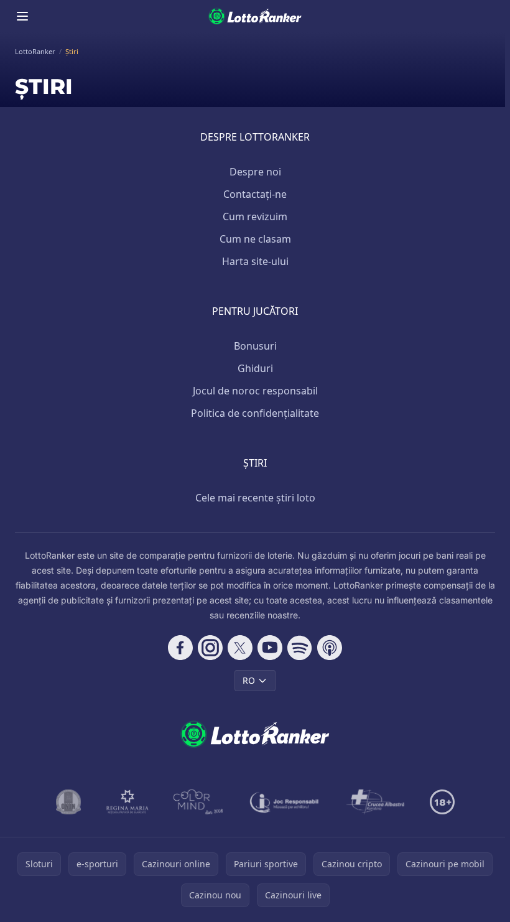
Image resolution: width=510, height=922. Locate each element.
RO (249, 680)
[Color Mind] (198, 801)
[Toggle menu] (22, 16)
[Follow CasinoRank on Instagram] (210, 647)
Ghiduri (255, 368)
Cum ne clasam (255, 239)
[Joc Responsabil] (285, 801)
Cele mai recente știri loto (255, 498)
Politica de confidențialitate (255, 413)
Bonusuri (255, 346)
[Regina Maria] (127, 801)
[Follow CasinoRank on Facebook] (180, 647)
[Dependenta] (375, 801)
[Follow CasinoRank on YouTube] (269, 647)
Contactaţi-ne (255, 194)
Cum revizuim (255, 216)
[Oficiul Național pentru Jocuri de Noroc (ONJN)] (68, 801)
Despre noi (255, 172)
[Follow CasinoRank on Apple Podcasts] (329, 647)
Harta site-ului (255, 261)
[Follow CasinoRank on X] (240, 647)
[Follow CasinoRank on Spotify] (299, 647)
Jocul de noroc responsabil (255, 391)
